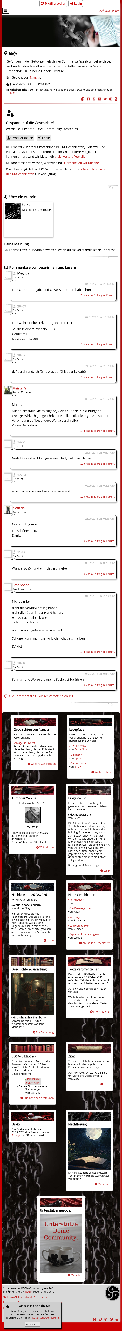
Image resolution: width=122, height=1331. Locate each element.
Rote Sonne (21, 585)
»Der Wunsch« (78, 763)
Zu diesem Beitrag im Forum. (97, 295)
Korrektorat (24, 1297)
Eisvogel (16, 1135)
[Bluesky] (94, 1319)
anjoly (77, 766)
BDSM (28, 1291)
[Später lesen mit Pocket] (104, 99)
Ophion (78, 758)
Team (10, 1297)
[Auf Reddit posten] (99, 99)
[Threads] (116, 1319)
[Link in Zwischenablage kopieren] (82, 99)
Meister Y (19, 388)
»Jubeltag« (74, 917)
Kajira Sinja (81, 749)
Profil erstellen (55, 3)
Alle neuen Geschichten (96, 943)
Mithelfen (76, 1275)
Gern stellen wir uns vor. (82, 163)
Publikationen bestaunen (39, 1098)
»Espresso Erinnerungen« (83, 934)
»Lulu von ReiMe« (78, 925)
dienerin (19, 508)
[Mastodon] (105, 1319)
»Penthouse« (76, 899)
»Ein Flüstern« (77, 746)
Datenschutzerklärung (45, 1317)
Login (77, 3)
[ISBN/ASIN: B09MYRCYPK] (33, 1083)
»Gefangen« (76, 754)
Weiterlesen (46, 847)
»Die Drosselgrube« (80, 908)
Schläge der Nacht (24, 743)
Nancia (35, 77)
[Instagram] (99, 1319)
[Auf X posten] (93, 99)
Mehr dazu (104, 1184)
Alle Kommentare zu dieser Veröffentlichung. (41, 696)
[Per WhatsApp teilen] (110, 99)
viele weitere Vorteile (70, 156)
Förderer (41, 1297)
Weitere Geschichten (43, 764)
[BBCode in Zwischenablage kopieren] (115, 99)
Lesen (107, 870)
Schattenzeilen (109, 11)
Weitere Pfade (103, 772)
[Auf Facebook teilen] (88, 99)
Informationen (102, 1011)
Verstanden (33, 1324)
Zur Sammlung (45, 1032)
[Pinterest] (110, 1319)
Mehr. (13, 92)
